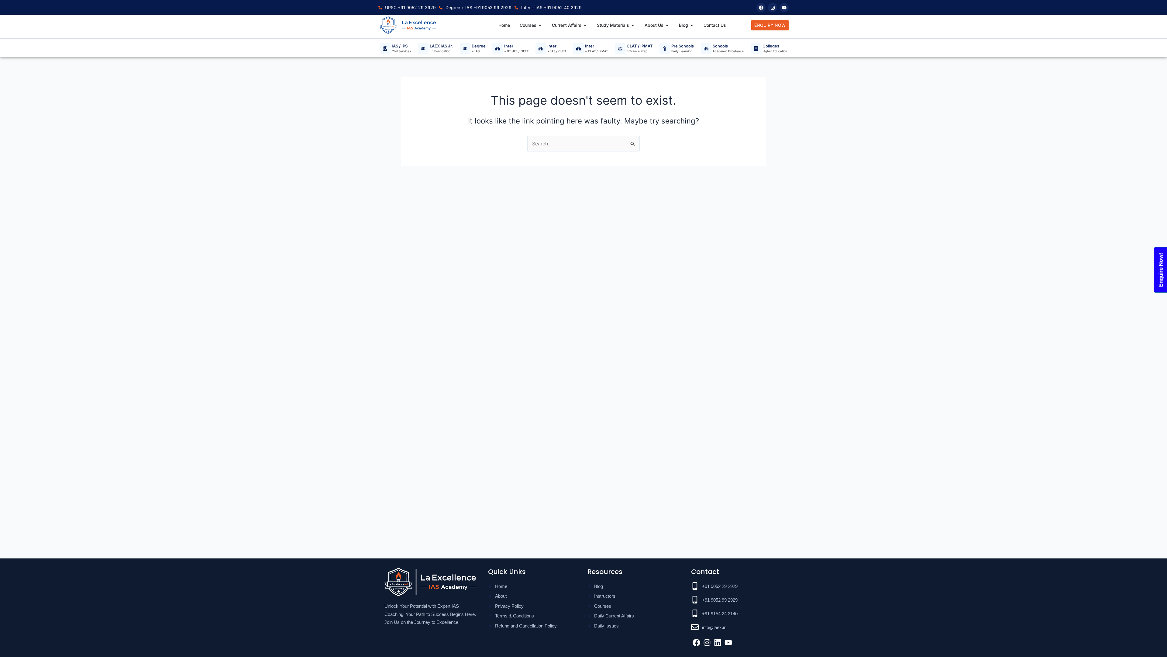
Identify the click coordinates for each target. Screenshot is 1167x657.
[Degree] (465, 48)
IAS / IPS (400, 46)
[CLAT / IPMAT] (620, 48)
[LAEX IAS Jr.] (423, 48)
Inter (508, 46)
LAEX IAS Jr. (441, 46)
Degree (479, 46)
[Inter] (497, 48)
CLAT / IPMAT (640, 46)
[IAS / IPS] (385, 48)
